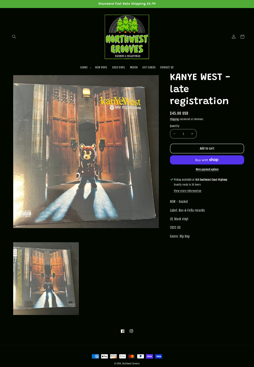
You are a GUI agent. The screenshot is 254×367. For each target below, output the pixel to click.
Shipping (174, 119)
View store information (187, 190)
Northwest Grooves (131, 363)
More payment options (207, 169)
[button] (14, 36)
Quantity (174, 125)
